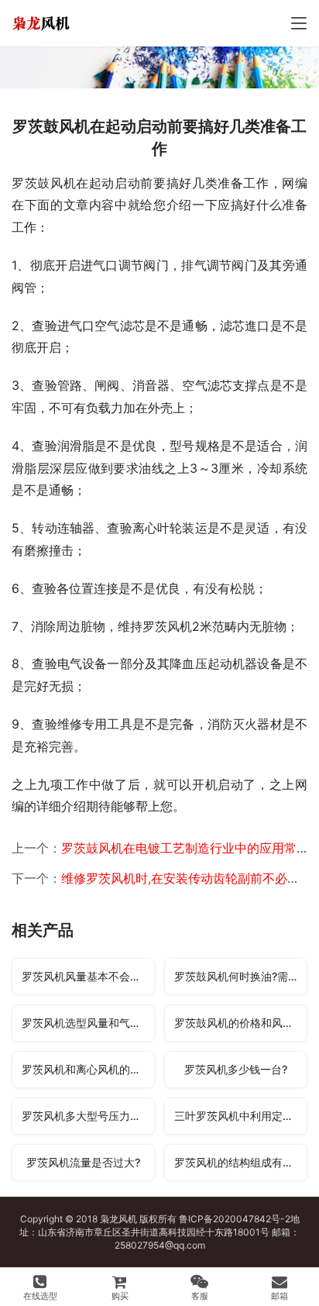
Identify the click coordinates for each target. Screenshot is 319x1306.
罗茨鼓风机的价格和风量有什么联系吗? (240, 1022)
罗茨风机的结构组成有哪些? (240, 1162)
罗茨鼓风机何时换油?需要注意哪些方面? (240, 976)
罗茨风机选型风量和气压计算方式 (88, 1022)
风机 (127, 1219)
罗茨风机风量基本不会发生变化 (88, 976)
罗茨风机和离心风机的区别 (87, 1069)
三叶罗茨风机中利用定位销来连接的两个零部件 (240, 1115)
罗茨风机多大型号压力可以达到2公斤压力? (88, 1115)
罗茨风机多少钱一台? (235, 1069)
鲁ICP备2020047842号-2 (234, 1219)
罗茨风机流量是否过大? (83, 1162)
